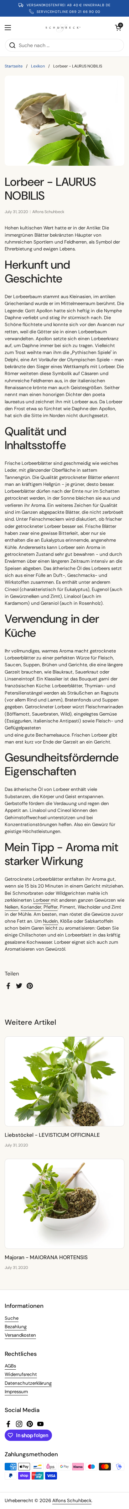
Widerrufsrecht (21, 1374)
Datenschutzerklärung (28, 1383)
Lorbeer (42, 900)
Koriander (31, 907)
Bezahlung (16, 1327)
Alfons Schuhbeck (71, 1500)
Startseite (14, 66)
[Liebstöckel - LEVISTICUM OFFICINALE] (64, 1081)
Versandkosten (20, 1335)
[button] (118, 27)
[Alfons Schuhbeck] (63, 27)
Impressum (16, 1391)
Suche (11, 1318)
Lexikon (38, 66)
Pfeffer (51, 907)
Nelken (11, 907)
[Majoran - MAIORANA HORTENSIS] (64, 1204)
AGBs (10, 1366)
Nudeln (50, 921)
